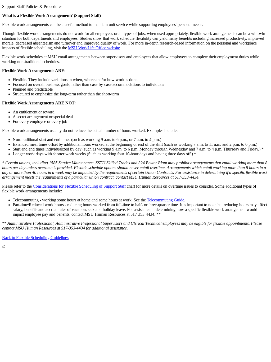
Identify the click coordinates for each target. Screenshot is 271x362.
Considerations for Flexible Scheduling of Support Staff (79, 186)
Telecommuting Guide (165, 200)
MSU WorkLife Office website (94, 48)
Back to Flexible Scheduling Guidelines (35, 237)
